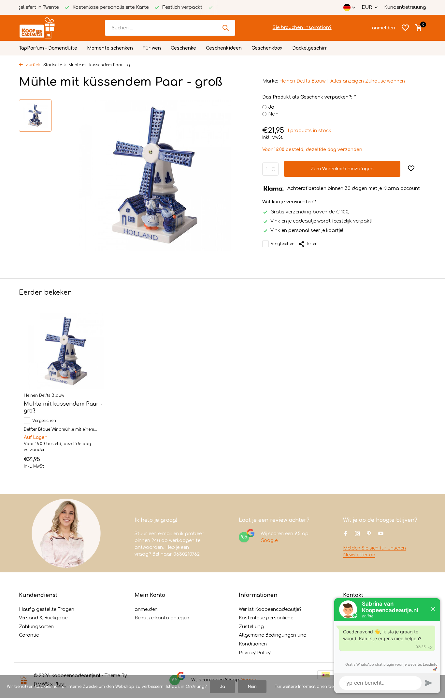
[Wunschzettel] (405, 27)
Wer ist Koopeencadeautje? (270, 609)
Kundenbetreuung (405, 7)
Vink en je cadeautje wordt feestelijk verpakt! (321, 221)
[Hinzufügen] (97, 462)
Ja (271, 107)
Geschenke (183, 48)
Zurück (32, 65)
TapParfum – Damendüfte (48, 48)
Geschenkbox (266, 48)
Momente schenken (110, 48)
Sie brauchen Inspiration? (302, 27)
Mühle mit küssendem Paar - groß (63, 407)
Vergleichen (282, 243)
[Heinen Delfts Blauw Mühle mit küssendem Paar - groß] (66, 351)
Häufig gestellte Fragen (46, 609)
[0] (417, 28)
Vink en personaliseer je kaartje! (306, 230)
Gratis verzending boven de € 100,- (310, 211)
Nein (273, 114)
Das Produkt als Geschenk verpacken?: (308, 97)
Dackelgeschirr (309, 48)
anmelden (146, 609)
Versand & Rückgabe (43, 617)
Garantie (29, 635)
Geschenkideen (224, 48)
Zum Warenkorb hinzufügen (342, 168)
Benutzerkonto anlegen (162, 617)
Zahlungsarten (36, 626)
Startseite (52, 65)
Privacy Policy (255, 652)
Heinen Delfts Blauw (302, 81)
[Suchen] (225, 27)
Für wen (152, 48)
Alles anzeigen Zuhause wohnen (367, 81)
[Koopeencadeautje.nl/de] (43, 28)
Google (269, 540)
